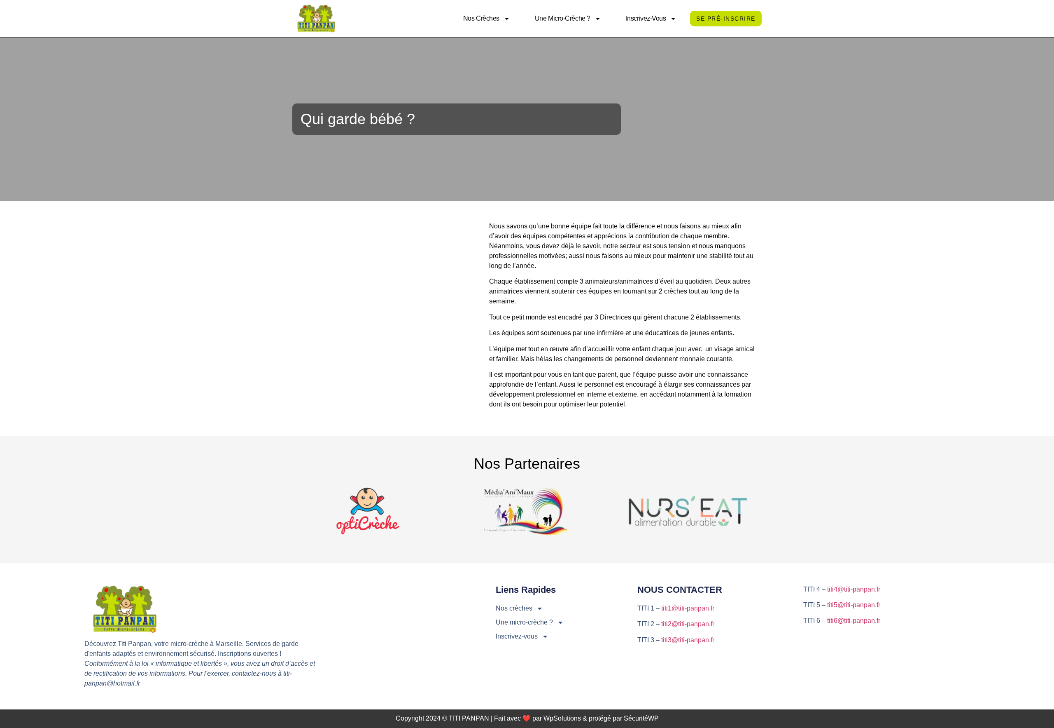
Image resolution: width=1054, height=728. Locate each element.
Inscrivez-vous (646, 18)
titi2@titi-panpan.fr (687, 623)
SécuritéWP (641, 718)
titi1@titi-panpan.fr (687, 608)
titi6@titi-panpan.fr (853, 620)
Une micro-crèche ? (562, 18)
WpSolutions (562, 718)
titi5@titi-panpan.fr (853, 604)
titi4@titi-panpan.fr (853, 589)
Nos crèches (481, 18)
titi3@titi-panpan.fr (687, 639)
